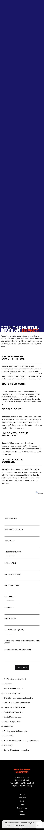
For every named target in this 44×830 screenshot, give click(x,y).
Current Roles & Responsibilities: (18, 650)
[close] (38, 824)
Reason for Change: (12, 585)
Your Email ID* (10, 541)
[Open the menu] (5, 50)
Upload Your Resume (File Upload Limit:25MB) (22, 641)
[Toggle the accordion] (2, 679)
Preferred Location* (12, 574)
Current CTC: (10, 608)
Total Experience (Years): (14, 630)
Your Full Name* (11, 519)
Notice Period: (10, 596)
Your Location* (10, 563)
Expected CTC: (10, 619)
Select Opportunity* (13, 552)
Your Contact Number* (14, 530)
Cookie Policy (18, 825)
